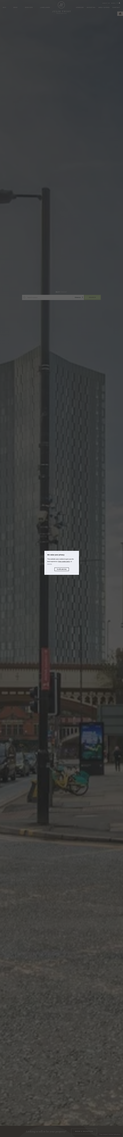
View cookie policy (64, 561)
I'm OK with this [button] (62, 569)
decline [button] (49, 564)
